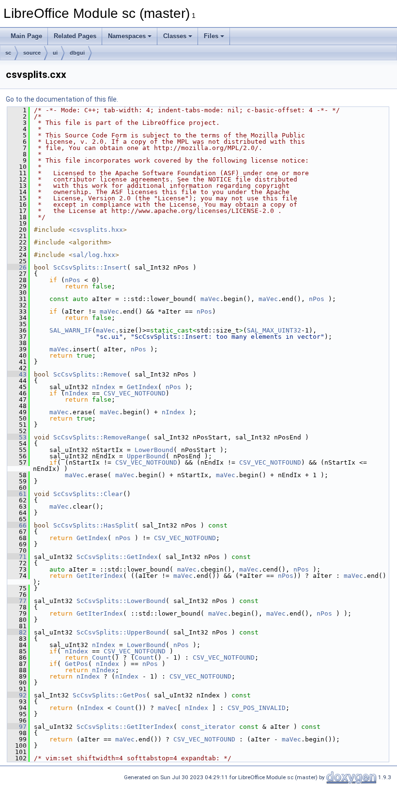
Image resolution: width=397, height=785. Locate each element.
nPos (72, 280)
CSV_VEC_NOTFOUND (135, 393)
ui (55, 53)
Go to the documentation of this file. (62, 99)
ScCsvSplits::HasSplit (94, 525)
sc (8, 53)
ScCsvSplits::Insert (90, 267)
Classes (174, 36)
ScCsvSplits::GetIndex (117, 556)
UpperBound (146, 456)
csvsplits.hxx (98, 229)
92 (17, 695)
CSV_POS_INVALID (257, 707)
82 (17, 632)
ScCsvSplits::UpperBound (121, 632)
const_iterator (208, 726)
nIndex (103, 387)
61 (17, 494)
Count (101, 657)
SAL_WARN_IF (70, 330)
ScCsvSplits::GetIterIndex (124, 726)
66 (17, 525)
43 (17, 374)
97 (17, 726)
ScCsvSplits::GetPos (109, 695)
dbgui (77, 53)
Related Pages (75, 36)
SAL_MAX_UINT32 (274, 330)
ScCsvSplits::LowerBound (121, 600)
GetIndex (142, 387)
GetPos (76, 663)
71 (17, 556)
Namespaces (127, 36)
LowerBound (154, 449)
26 (17, 267)
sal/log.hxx (94, 254)
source (32, 53)
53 (17, 437)
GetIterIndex (99, 575)
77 (17, 600)
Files (211, 36)
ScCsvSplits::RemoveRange (99, 437)
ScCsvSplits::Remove (90, 374)
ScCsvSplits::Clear (88, 494)
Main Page (26, 36)
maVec (210, 298)
